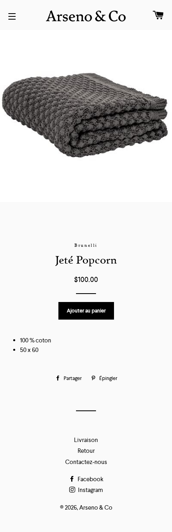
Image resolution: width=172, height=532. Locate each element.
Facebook (89, 479)
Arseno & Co (95, 507)
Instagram (90, 490)
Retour (86, 450)
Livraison (86, 440)
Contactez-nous (86, 462)
